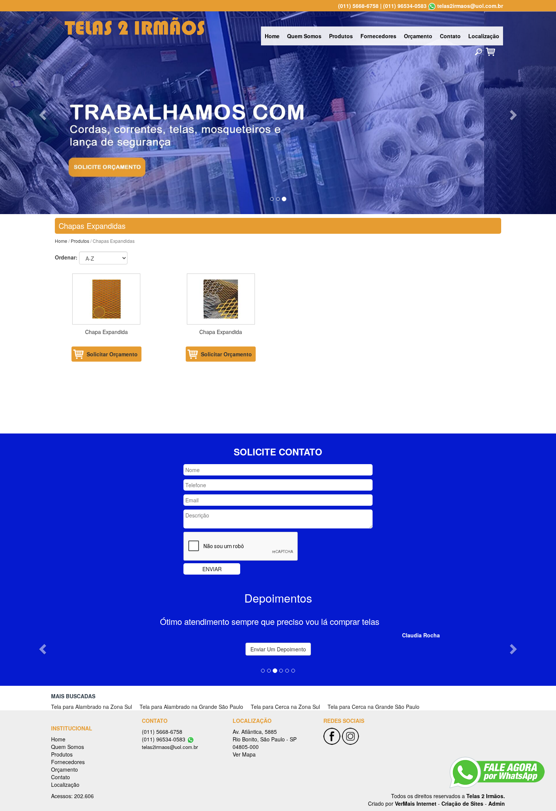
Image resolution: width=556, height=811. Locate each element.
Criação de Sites (462, 803)
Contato (450, 36)
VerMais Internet (415, 803)
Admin (496, 803)
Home (272, 36)
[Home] (134, 25)
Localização (483, 36)
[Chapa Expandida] (106, 299)
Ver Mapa (244, 754)
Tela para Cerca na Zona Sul (285, 706)
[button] (42, 112)
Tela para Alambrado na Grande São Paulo (191, 706)
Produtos (341, 36)
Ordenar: (66, 257)
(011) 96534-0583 (405, 5)
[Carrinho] (490, 51)
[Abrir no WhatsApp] (432, 5)
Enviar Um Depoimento (278, 649)
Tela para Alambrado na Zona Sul (91, 706)
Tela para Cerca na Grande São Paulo (373, 706)
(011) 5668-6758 (358, 5)
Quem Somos (304, 36)
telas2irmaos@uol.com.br (470, 5)
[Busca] (478, 51)
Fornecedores (378, 36)
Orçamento (418, 36)
